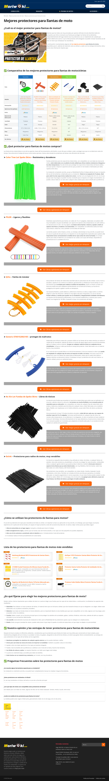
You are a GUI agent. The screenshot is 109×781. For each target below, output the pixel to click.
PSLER (8, 217)
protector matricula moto (21, 725)
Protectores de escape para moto (14, 715)
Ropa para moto (19, 768)
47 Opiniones (83, 109)
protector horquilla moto (14, 725)
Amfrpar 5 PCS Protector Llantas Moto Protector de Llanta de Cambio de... (84, 555)
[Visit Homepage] (16, 6)
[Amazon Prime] (25, 112)
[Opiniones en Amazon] (25, 105)
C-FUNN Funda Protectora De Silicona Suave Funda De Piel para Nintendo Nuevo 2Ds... (31, 567)
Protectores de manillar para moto (21, 715)
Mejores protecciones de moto (16, 16)
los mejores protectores (79, 44)
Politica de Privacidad (88, 778)
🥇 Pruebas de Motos (66, 11)
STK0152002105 (17, 336)
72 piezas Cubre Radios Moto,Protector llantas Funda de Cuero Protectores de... (84, 582)
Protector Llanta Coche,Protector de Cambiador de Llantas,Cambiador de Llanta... (84, 567)
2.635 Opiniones (26, 109)
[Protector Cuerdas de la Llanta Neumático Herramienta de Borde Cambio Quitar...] (69, 87)
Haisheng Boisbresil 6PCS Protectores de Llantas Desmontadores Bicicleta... (31, 555)
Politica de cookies (100, 778)
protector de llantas (7, 724)
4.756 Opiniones (40, 109)
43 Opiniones (69, 109)
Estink (9, 456)
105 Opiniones (98, 109)
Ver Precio (26, 139)
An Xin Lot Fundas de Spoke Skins (21, 396)
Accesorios (93, 11)
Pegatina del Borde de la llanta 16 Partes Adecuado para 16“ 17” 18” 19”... (31, 582)
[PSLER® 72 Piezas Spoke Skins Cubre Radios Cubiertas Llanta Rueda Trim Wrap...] (40, 87)
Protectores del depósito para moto (7, 715)
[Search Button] (103, 6)
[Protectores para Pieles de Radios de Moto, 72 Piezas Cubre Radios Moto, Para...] (97, 87)
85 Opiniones (54, 109)
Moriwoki (6, 16)
